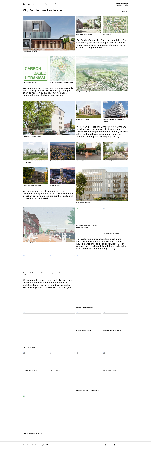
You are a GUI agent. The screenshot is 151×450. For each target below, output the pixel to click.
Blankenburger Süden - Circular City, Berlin (61, 82)
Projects (28, 4)
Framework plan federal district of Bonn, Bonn (34, 273)
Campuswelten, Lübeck (56, 273)
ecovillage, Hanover (108, 34)
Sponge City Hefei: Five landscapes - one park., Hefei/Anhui (34, 161)
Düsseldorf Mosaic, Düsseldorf (84, 307)
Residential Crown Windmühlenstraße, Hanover (113, 120)
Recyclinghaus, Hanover (30, 51)
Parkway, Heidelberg (108, 160)
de (104, 4)
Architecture (37, 10)
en (107, 4)
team (123, 127)
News (41, 4)
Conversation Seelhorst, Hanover (32, 136)
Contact (37, 445)
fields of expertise (90, 40)
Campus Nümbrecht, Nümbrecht (32, 185)
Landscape (54, 10)
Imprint (43, 445)
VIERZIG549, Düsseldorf (83, 202)
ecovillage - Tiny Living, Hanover (112, 330)
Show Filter (125, 11)
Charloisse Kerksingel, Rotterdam (32, 433)
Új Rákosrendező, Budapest (57, 160)
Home (37, 4)
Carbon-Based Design (29, 347)
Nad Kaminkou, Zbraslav (110, 370)
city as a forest (52, 191)
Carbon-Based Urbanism (30, 82)
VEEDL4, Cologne (55, 370)
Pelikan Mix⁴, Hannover (82, 119)
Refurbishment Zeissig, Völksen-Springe (87, 390)
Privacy (48, 445)
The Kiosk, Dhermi (81, 160)
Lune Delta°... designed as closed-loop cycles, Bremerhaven (86, 226)
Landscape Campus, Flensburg (111, 233)
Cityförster (47, 4)
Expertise (54, 4)
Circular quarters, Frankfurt (83, 92)
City (25, 10)
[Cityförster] (122, 3)
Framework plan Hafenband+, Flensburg (34, 242)
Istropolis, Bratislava (55, 185)
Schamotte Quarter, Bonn (83, 330)
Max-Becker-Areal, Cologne (84, 34)
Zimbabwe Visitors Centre (30, 370)
